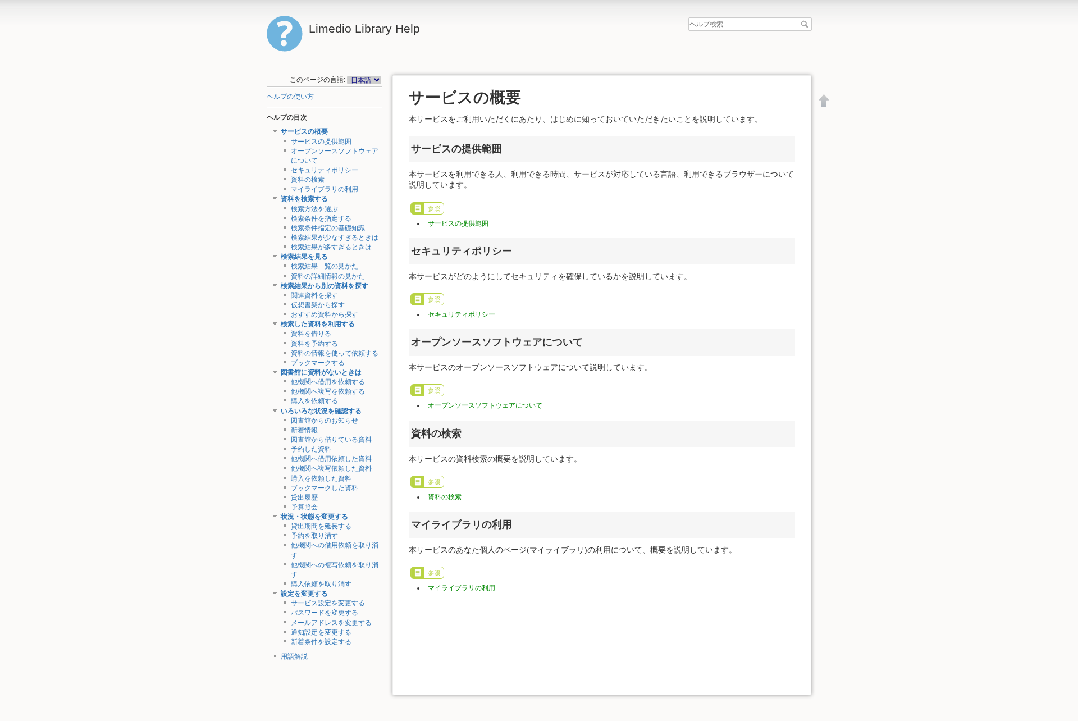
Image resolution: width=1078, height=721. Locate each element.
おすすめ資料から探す (324, 314)
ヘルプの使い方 (290, 97)
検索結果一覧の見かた (324, 266)
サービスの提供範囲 (321, 141)
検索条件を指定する (321, 218)
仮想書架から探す (318, 305)
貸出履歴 (304, 497)
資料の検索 (308, 180)
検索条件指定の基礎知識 (328, 228)
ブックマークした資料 (324, 488)
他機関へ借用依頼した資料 (331, 459)
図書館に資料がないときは (321, 372)
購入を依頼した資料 (321, 478)
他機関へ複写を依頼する (328, 391)
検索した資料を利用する (318, 324)
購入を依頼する (314, 401)
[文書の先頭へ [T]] (824, 100)
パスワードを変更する (324, 613)
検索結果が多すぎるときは (331, 247)
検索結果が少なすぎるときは (334, 237)
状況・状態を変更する (314, 517)
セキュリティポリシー (324, 170)
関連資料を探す (314, 295)
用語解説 (294, 656)
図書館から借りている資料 (331, 440)
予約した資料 (311, 449)
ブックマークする (318, 363)
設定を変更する (304, 593)
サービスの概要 (304, 131)
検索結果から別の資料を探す (324, 286)
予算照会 (304, 507)
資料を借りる (311, 333)
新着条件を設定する (321, 642)
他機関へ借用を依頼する (328, 382)
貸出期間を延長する (321, 526)
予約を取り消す (314, 536)
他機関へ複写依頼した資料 (331, 468)
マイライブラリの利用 (324, 189)
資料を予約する (314, 344)
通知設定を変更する (321, 632)
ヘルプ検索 (806, 24)
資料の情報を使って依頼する (334, 353)
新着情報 (304, 430)
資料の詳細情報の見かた (328, 276)
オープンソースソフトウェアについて (485, 405)
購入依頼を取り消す (321, 584)
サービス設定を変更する (328, 603)
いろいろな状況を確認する (321, 411)
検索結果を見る (304, 257)
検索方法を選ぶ (314, 209)
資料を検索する (304, 199)
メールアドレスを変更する (331, 623)
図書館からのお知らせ (324, 421)
